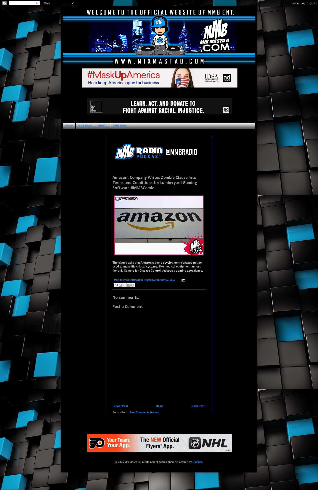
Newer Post (121, 406)
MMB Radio (85, 125)
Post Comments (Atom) (144, 412)
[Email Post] (182, 280)
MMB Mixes (120, 125)
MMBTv (102, 125)
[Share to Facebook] (128, 285)
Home (69, 125)
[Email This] (116, 285)
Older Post (197, 406)
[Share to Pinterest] (132, 285)
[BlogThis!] (120, 285)
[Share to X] (124, 285)
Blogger (197, 462)
